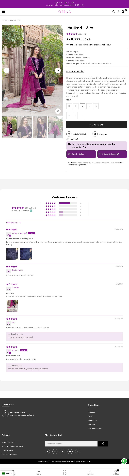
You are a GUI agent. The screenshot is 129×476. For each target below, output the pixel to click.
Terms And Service (9, 454)
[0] (123, 11)
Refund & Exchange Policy (12, 446)
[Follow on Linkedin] (62, 451)
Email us (71, 2)
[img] (11, 229)
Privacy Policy (7, 450)
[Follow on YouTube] (70, 451)
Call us (60, 2)
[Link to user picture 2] (26, 254)
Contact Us (92, 420)
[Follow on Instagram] (54, 451)
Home (4, 20)
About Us (91, 412)
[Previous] (6, 70)
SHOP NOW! (79, 5)
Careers (91, 424)
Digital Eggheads (84, 461)
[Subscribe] (103, 443)
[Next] (58, 70)
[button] (72, 34)
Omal (63, 461)
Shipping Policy (8, 442)
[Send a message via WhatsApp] (124, 461)
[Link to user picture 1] (12, 254)
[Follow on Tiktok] (77, 451)
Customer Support (95, 428)
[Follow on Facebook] (47, 451)
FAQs (90, 416)
